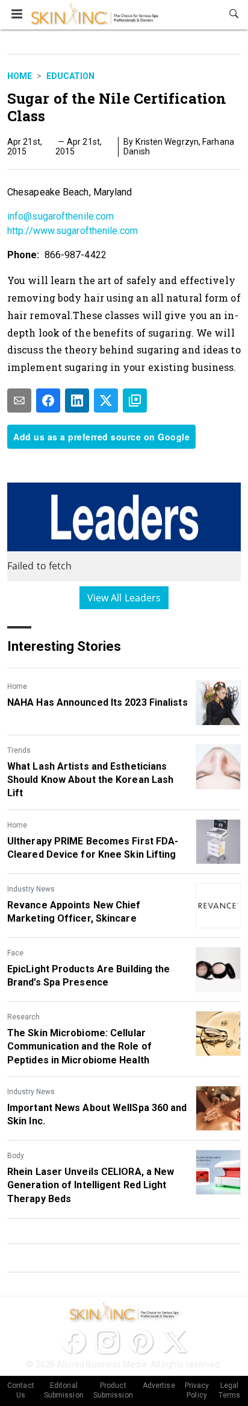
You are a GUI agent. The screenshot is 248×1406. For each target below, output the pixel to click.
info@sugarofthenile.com (60, 216)
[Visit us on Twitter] (175, 1341)
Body (15, 1155)
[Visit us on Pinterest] (141, 1341)
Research (23, 1017)
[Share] (48, 400)
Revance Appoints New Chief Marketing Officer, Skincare (74, 911)
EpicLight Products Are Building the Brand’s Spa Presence (88, 975)
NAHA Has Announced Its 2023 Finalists (97, 702)
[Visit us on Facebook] (73, 1341)
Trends (19, 750)
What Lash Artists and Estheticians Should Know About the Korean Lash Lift (90, 780)
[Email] (19, 400)
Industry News (31, 889)
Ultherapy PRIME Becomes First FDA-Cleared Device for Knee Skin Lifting (92, 847)
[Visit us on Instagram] (107, 1341)
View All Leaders (124, 597)
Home (19, 76)
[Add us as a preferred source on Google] (135, 400)
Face (15, 953)
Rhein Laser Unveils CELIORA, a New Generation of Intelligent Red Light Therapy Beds (90, 1185)
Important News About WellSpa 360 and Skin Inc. (97, 1114)
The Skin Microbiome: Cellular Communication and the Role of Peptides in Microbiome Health (79, 1046)
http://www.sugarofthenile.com (72, 230)
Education (70, 76)
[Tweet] (106, 400)
